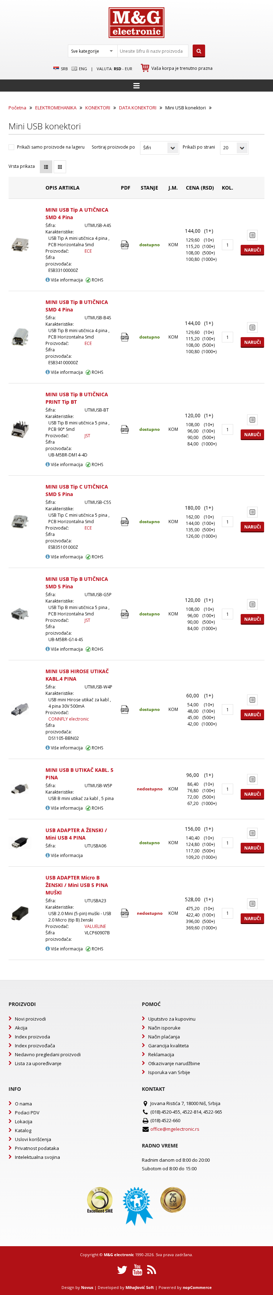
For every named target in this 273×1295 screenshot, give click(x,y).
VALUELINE (95, 926)
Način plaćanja (164, 1036)
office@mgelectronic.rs (174, 1129)
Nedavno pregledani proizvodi (48, 1054)
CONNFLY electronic (68, 719)
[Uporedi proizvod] (252, 235)
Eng (82, 68)
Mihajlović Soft (139, 1287)
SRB (64, 68)
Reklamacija (161, 1054)
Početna (17, 107)
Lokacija (23, 1121)
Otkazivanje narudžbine (174, 1063)
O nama (23, 1103)
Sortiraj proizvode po (113, 147)
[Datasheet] (126, 245)
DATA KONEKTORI (137, 107)
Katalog (23, 1130)
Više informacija (66, 280)
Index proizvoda (32, 1036)
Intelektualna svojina (37, 1157)
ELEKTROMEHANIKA (55, 107)
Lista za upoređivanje (38, 1063)
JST (87, 436)
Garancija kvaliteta (168, 1045)
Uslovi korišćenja (33, 1139)
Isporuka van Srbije (169, 1072)
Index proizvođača (35, 1045)
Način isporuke (164, 1028)
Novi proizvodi (30, 1019)
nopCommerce (197, 1287)
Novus (87, 1287)
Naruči (252, 250)
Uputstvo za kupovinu (172, 1019)
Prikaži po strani (199, 147)
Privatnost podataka (37, 1148)
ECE (88, 251)
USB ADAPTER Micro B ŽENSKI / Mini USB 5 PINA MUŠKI (77, 885)
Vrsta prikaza (22, 166)
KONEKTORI (97, 107)
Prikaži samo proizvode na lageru (51, 147)
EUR (128, 68)
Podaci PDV (27, 1112)
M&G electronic (119, 1254)
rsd (117, 68)
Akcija (21, 1028)
